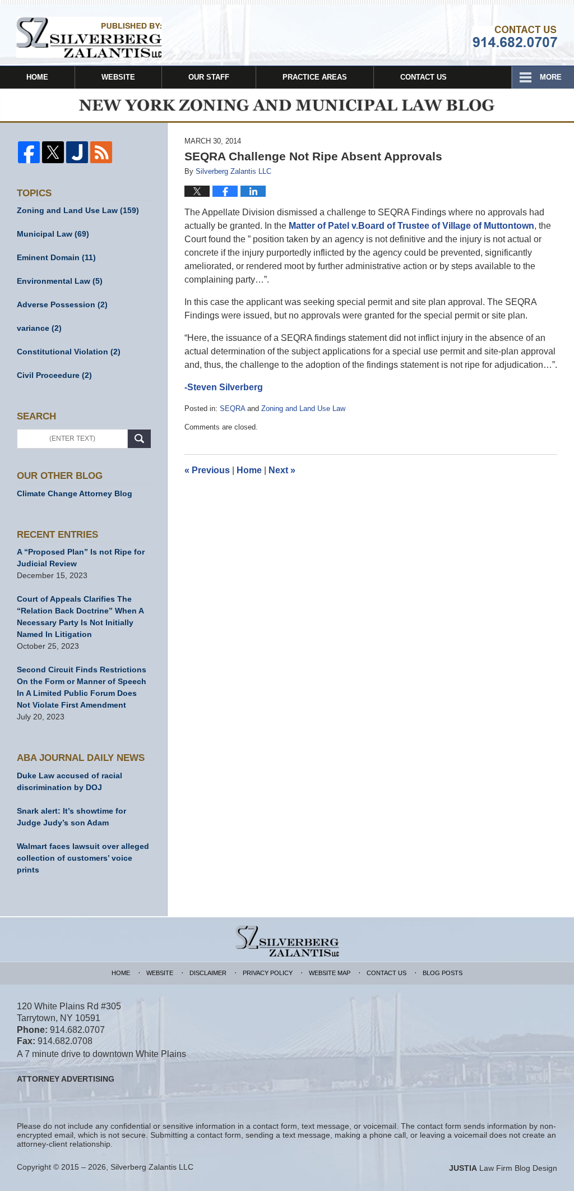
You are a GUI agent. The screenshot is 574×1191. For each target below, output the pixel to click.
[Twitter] (53, 152)
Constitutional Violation (69, 351)
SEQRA (232, 408)
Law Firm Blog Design (503, 1168)
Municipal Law (53, 233)
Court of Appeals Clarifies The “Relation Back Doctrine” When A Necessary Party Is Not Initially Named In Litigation (80, 616)
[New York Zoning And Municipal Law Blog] (287, 106)
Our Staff (208, 77)
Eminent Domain (56, 257)
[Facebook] (29, 152)
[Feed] (101, 152)
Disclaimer (207, 973)
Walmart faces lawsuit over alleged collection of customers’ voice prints (83, 858)
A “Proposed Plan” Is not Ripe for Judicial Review (81, 557)
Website (118, 77)
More (551, 77)
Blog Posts (442, 973)
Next (282, 470)
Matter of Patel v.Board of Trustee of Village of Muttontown (411, 225)
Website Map (329, 973)
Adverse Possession (62, 304)
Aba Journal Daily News (81, 758)
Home (37, 77)
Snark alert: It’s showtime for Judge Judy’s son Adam (71, 816)
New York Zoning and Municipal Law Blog (89, 37)
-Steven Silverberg (223, 387)
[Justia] (77, 152)
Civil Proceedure (54, 375)
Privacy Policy (268, 973)
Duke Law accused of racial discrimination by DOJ (69, 781)
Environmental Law (60, 280)
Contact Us (423, 77)
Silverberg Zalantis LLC (151, 1166)
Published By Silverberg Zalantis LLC (515, 36)
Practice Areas (315, 77)
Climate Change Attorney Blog (74, 493)
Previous (207, 470)
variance (39, 328)
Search (139, 439)
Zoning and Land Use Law (303, 408)
